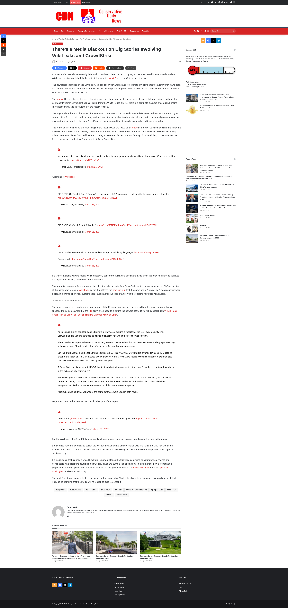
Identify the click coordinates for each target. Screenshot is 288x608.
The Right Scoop (120, 595)
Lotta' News (118, 591)
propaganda (157, 490)
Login (180, 587)
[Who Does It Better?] (192, 218)
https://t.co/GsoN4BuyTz (83, 259)
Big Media (61, 490)
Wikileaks (70, 177)
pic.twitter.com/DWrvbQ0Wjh (72, 422)
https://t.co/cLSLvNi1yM (147, 418)
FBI (90, 311)
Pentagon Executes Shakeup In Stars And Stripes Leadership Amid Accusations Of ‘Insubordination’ (216, 168)
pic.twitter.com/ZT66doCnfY (110, 259)
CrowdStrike (76, 490)
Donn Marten (60, 62)
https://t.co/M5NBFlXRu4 (109, 225)
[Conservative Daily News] (90, 16)
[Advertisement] (211, 136)
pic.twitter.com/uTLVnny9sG (85, 160)
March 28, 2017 (101, 429)
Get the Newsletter (106, 31)
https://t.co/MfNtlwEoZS (69, 198)
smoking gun (119, 290)
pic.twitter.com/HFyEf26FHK (144, 225)
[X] (71, 516)
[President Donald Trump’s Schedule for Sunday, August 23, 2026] (116, 542)
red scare (172, 490)
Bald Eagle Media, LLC (90, 604)
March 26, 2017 (95, 167)
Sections (70, 31)
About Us (145, 31)
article (135, 127)
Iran (62, 31)
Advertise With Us (185, 583)
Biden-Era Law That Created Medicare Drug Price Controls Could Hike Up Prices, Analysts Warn (217, 197)
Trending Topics (64, 39)
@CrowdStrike (77, 418)
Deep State (91, 490)
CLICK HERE (198, 59)
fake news (106, 490)
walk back (84, 290)
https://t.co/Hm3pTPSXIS (146, 252)
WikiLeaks (122, 495)
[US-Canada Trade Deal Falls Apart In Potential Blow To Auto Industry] (192, 188)
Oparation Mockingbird (137, 490)
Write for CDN (122, 31)
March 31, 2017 (92, 204)
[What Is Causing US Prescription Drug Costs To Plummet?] (192, 109)
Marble (60, 99)
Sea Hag (203, 225)
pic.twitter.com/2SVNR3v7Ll (104, 198)
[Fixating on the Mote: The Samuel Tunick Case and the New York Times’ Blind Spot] (192, 208)
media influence (141, 467)
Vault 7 (112, 78)
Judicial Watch (119, 587)
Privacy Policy (183, 591)
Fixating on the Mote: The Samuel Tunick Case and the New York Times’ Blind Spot (109, 2)
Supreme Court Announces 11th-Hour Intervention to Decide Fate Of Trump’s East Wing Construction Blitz (217, 97)
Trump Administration (86, 31)
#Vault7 (86, 198)
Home (56, 31)
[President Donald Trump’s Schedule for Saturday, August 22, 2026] (160, 542)
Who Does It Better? (207, 215)
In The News (74, 39)
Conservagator (119, 583)
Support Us (134, 31)
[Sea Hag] (192, 228)
